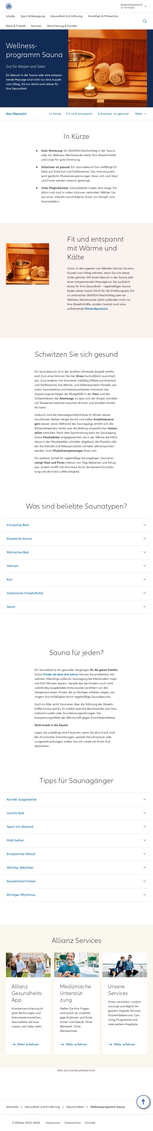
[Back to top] (143, 1102)
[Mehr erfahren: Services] (124, 965)
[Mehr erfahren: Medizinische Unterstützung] (76, 965)
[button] (141, 114)
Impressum (53, 1123)
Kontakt (90, 1123)
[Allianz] (9, 6)
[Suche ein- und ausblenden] (144, 21)
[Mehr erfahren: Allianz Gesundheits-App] (28, 965)
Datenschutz (73, 1123)
